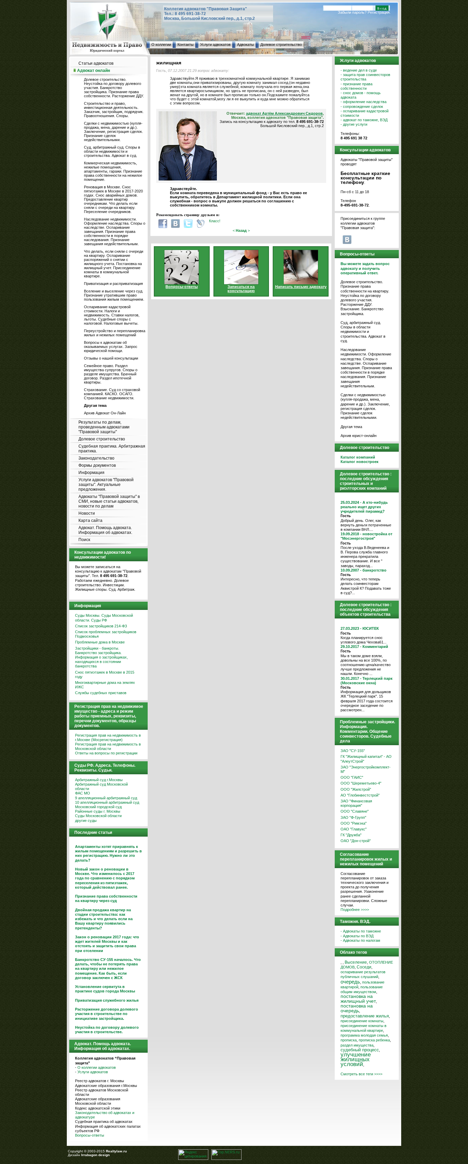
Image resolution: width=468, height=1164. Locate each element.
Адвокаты (245, 44)
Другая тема (351, 427)
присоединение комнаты (362, 1021)
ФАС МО (82, 793)
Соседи (364, 967)
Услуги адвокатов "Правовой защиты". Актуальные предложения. (106, 484)
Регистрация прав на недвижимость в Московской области (108, 746)
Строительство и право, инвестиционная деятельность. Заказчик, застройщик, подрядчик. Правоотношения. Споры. (114, 109)
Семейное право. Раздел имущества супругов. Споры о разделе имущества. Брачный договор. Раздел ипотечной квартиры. (110, 374)
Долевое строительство (281, 44)
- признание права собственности (356, 86)
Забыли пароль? (352, 12)
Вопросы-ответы (89, 1135)
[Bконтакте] (175, 223)
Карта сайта (90, 520)
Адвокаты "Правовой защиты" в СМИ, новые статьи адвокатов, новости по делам (109, 501)
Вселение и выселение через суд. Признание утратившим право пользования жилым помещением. (114, 295)
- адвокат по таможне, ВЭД (364, 120)
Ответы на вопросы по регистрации (106, 753)
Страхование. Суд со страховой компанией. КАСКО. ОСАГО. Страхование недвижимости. (112, 394)
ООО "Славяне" (355, 811)
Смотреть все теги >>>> (361, 1074)
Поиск (84, 539)
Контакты (185, 44)
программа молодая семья (364, 1035)
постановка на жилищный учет (358, 999)
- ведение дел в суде (359, 70)
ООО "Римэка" (354, 823)
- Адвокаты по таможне (361, 931)
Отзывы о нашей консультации (111, 358)
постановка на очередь (357, 1008)
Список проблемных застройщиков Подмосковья (105, 634)
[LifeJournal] (200, 223)
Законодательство (96, 458)
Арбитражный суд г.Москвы (99, 780)
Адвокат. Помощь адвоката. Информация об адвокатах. (105, 530)
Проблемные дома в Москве (100, 642)
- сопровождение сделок (362, 106)
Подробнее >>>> (355, 910)
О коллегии (161, 44)
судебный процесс (360, 1049)
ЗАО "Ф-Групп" (353, 817)
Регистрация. (379, 12)
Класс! (214, 221)
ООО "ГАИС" (352, 777)
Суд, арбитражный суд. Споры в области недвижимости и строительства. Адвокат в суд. (112, 151)
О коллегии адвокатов (96, 1067)
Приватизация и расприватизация (113, 283)
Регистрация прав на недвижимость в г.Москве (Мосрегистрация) (108, 737)
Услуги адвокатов (215, 44)
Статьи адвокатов (95, 63)
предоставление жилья (365, 1016)
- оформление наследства (363, 102)
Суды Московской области (98, 816)
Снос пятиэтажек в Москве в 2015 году (104, 674)
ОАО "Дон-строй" (356, 841)
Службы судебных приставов (100, 693)
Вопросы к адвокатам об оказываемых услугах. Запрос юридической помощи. (110, 346)
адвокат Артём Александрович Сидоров (284, 113)
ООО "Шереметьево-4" (361, 783)
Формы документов (97, 465)
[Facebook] (162, 223)
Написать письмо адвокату (301, 287)
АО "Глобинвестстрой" (360, 795)
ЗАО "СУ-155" (353, 751)
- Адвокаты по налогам (360, 940)
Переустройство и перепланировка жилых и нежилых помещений (114, 333)
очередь (350, 982)
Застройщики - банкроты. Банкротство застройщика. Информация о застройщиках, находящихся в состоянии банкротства (101, 657)
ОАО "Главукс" (354, 829)
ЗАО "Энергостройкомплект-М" (366, 769)
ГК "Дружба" (351, 835)
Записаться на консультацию (241, 289)
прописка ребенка (374, 1040)
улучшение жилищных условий (356, 1059)
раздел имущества (357, 1045)
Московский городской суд (98, 807)
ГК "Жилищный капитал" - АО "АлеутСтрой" (366, 758)
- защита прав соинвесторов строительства (365, 77)
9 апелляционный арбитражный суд (106, 798)
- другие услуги (354, 124)
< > (241, 230)
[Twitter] (188, 223)
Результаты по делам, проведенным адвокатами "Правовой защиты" (104, 427)
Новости (86, 513)
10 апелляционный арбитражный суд (107, 802)
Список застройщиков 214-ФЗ (101, 626)
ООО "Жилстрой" (356, 789)
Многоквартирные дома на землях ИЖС (105, 684)
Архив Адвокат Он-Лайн (105, 413)
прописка (349, 1040)
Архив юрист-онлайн (359, 436)
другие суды (86, 820)
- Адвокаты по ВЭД (357, 936)
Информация (91, 472)
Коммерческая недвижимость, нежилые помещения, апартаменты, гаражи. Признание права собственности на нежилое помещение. (113, 171)
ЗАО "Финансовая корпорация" (356, 803)
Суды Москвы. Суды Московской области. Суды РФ (104, 617)
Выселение (356, 962)
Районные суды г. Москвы (97, 811)
